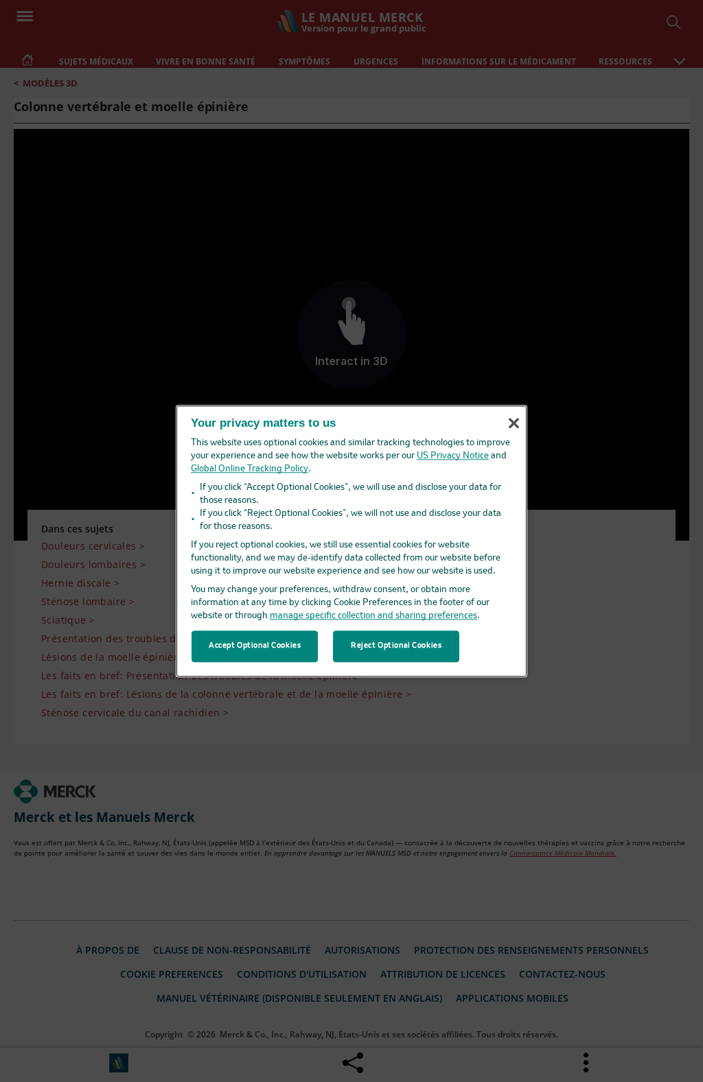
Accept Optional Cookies (255, 646)
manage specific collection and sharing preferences (373, 615)
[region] (351, 541)
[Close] (513, 423)
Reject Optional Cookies (396, 646)
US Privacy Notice (453, 455)
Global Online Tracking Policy (249, 468)
